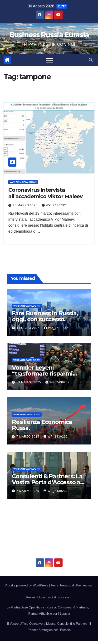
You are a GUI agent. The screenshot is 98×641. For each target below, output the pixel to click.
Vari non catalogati (23, 182)
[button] (91, 60)
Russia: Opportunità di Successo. (49, 597)
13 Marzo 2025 (29, 382)
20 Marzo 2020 (26, 205)
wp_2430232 (56, 205)
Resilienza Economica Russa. (42, 424)
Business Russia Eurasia (49, 34)
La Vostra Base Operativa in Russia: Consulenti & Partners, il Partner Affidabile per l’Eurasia (49, 610)
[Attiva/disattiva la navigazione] (49, 60)
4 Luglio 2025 (28, 328)
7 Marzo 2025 (28, 436)
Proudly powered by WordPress (27, 585)
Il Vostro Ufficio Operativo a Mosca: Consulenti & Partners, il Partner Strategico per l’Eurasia (49, 627)
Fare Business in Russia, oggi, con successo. (45, 316)
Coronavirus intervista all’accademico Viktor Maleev (45, 193)
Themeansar (83, 585)
